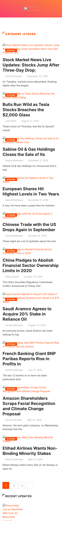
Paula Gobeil (12, 276)
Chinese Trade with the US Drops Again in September (29, 227)
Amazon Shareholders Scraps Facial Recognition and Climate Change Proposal (29, 406)
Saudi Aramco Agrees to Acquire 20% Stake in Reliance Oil (27, 314)
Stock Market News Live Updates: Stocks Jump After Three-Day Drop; (31, 65)
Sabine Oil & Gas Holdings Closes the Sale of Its (29, 152)
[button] (31, 24)
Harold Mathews (14, 160)
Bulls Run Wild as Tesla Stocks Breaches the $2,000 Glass (26, 109)
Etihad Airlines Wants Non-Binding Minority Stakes (30, 451)
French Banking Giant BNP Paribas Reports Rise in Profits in (29, 358)
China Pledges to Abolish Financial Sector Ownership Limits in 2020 (31, 265)
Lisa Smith (10, 120)
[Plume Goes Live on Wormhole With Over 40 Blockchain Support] (13, 521)
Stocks (11, 50)
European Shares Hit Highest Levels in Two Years (31, 191)
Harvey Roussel (13, 76)
